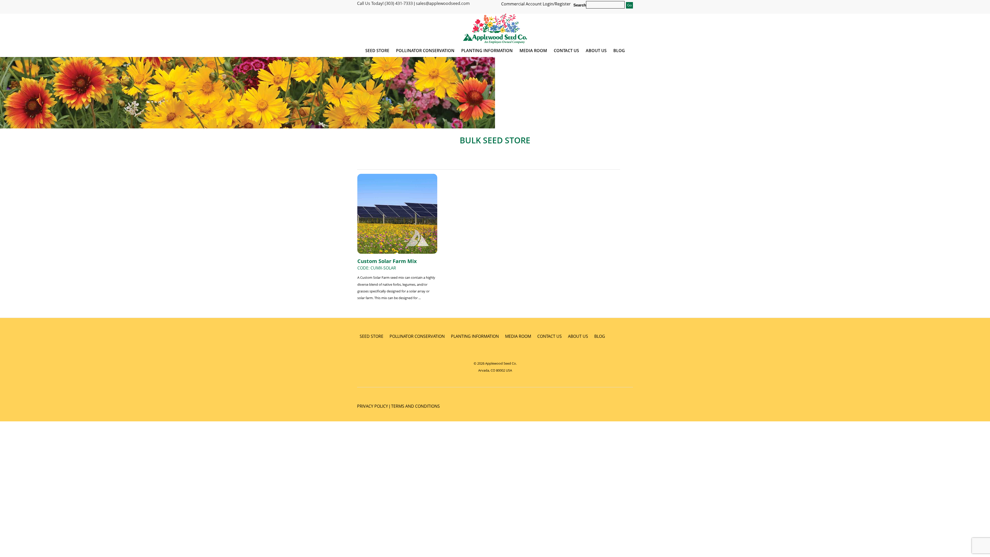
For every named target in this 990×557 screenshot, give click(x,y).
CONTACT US (549, 336)
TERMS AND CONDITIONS (415, 406)
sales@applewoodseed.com (443, 3)
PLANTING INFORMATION (475, 336)
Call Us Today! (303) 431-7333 (385, 3)
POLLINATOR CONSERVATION (417, 336)
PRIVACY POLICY (372, 406)
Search (579, 5)
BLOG (599, 336)
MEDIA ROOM (518, 336)
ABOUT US (578, 336)
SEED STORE (371, 336)
